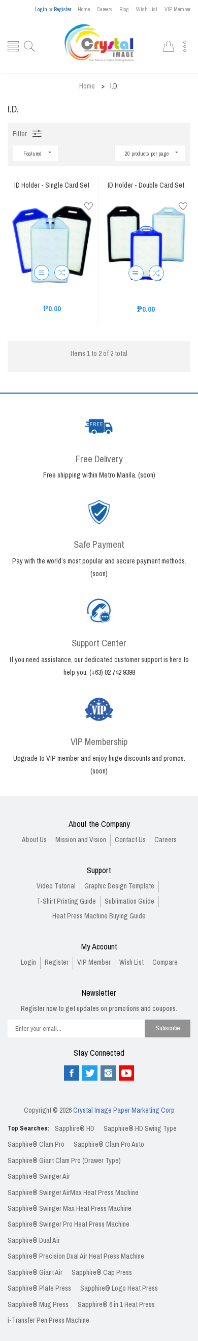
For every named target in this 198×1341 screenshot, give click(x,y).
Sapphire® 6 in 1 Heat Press (116, 1304)
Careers (104, 9)
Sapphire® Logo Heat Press (119, 1288)
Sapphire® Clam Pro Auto (109, 1144)
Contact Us (130, 839)
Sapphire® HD (74, 1128)
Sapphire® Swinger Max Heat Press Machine (69, 1208)
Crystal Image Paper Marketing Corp (124, 1110)
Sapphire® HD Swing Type (140, 1128)
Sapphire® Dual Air (34, 1240)
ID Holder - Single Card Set (51, 186)
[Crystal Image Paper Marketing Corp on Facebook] (71, 1073)
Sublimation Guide (129, 901)
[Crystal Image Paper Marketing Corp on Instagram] (108, 1073)
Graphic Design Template (119, 886)
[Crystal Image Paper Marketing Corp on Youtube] (126, 1073)
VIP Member (177, 9)
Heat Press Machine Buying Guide (99, 916)
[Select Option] (41, 272)
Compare (165, 962)
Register (62, 9)
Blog (124, 9)
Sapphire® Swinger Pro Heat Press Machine (68, 1224)
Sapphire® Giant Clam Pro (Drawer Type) (64, 1160)
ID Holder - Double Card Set (146, 186)
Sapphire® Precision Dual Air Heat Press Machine (76, 1256)
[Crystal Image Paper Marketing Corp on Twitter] (89, 1073)
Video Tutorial (56, 886)
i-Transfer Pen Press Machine (48, 1320)
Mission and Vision (80, 839)
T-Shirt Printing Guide (66, 901)
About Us (34, 839)
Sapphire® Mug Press (38, 1304)
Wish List (146, 9)
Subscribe (167, 1028)
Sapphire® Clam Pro (36, 1144)
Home (84, 9)
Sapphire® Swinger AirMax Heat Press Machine (73, 1192)
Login (41, 9)
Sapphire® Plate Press (39, 1288)
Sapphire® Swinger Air (39, 1176)
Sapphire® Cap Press (102, 1272)
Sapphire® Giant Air (35, 1272)
